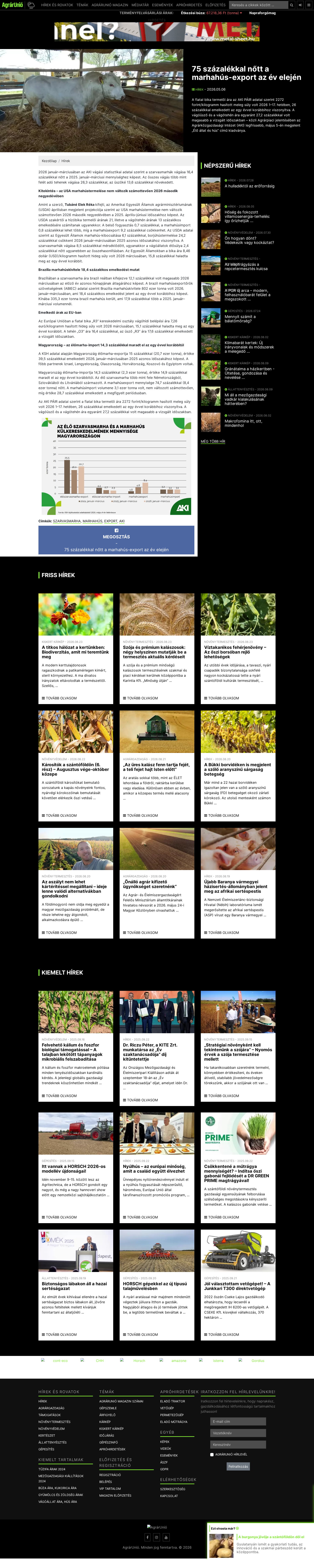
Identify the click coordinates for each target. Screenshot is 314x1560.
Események (169, 1455)
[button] (30, 5)
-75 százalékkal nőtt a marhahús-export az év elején (116, 543)
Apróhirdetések (112, 1449)
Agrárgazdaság (51, 1408)
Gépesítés (46, 1449)
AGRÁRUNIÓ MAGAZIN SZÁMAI (121, 1401)
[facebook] (147, 1537)
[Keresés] (291, 5)
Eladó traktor (172, 1401)
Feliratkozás (238, 1466)
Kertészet (46, 1435)
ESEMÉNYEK (162, 5)
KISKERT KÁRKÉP (111, 1428)
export (110, 521)
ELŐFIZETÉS (215, 5)
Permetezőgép (172, 1415)
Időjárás (106, 1435)
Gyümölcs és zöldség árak (60, 1495)
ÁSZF (164, 1462)
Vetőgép (167, 1408)
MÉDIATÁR (140, 5)
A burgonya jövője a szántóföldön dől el (271, 1537)
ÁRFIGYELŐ (107, 1415)
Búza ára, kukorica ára (57, 1488)
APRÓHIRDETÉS (189, 5)
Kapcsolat (169, 1496)
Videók (165, 1448)
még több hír (213, 441)
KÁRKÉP (105, 1422)
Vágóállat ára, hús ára (57, 1501)
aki (122, 521)
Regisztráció (110, 1475)
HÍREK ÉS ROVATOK (57, 5)
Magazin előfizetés (115, 1495)
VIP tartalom (110, 1488)
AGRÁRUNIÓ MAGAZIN (110, 5)
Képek (164, 1442)
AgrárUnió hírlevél (231, 1454)
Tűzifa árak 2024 (51, 1469)
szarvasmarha (67, 521)
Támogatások (49, 1415)
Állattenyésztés (52, 1442)
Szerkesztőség (172, 1489)
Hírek (199, 89)
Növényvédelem (51, 1428)
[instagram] (156, 1537)
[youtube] (166, 1537)
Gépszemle (108, 1408)
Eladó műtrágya (173, 1422)
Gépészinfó (108, 1442)
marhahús (92, 521)
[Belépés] (300, 5)
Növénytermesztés (54, 1422)
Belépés (105, 1482)
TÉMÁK (82, 5)
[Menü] (308, 5)
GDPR (164, 1469)
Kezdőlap (49, 161)
